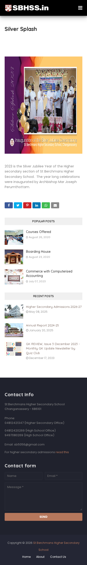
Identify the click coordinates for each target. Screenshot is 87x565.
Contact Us (58, 557)
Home (26, 557)
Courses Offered (38, 232)
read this (62, 452)
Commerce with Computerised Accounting (49, 273)
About (40, 557)
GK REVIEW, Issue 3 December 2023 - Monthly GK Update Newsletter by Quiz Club (53, 348)
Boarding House (38, 251)
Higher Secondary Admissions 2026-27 (54, 307)
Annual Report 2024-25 (42, 325)
